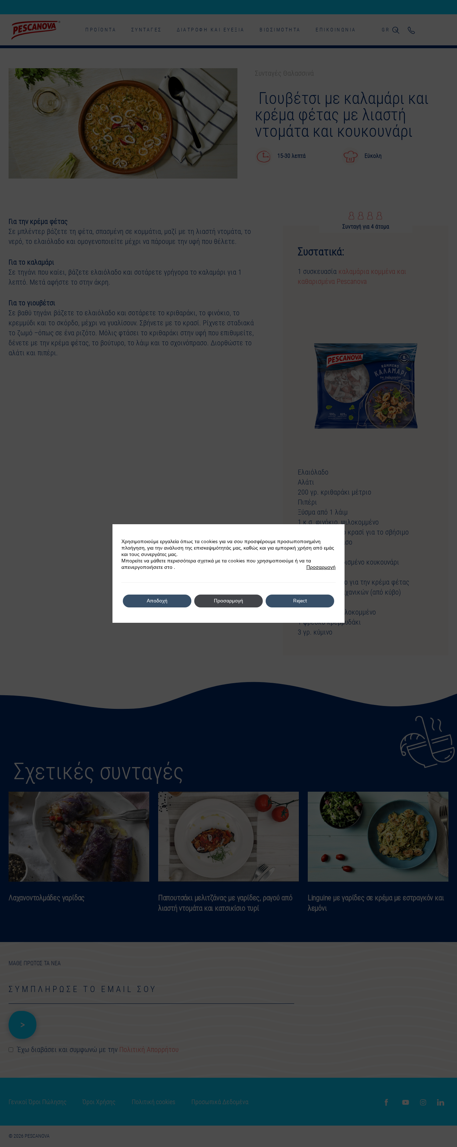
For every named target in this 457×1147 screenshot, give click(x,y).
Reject (300, 600)
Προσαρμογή (321, 567)
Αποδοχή (157, 600)
